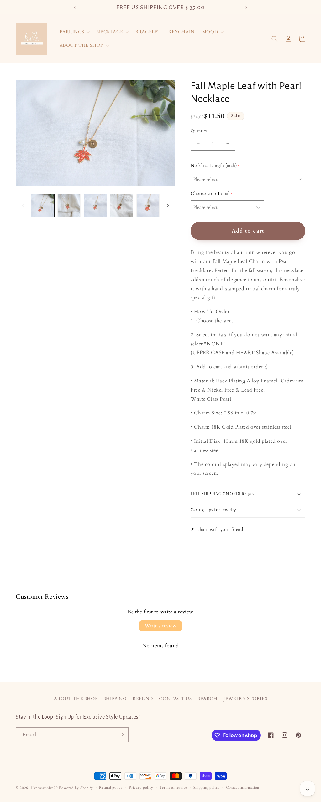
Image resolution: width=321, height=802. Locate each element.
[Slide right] (168, 205)
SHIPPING (115, 699)
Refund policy (111, 787)
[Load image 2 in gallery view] (69, 205)
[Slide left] (22, 205)
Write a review (160, 625)
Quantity (199, 131)
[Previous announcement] (75, 7)
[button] (74, 32)
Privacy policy (141, 787)
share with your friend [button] (220, 529)
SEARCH (208, 699)
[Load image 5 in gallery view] (148, 205)
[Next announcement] (246, 7)
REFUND (143, 699)
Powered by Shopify (76, 787)
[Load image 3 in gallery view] (95, 205)
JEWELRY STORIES (245, 699)
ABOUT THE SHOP (75, 699)
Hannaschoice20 (44, 787)
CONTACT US (175, 699)
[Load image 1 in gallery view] (42, 205)
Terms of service (173, 787)
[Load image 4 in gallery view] (121, 205)
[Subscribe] (121, 734)
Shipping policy (206, 787)
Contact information (242, 787)
